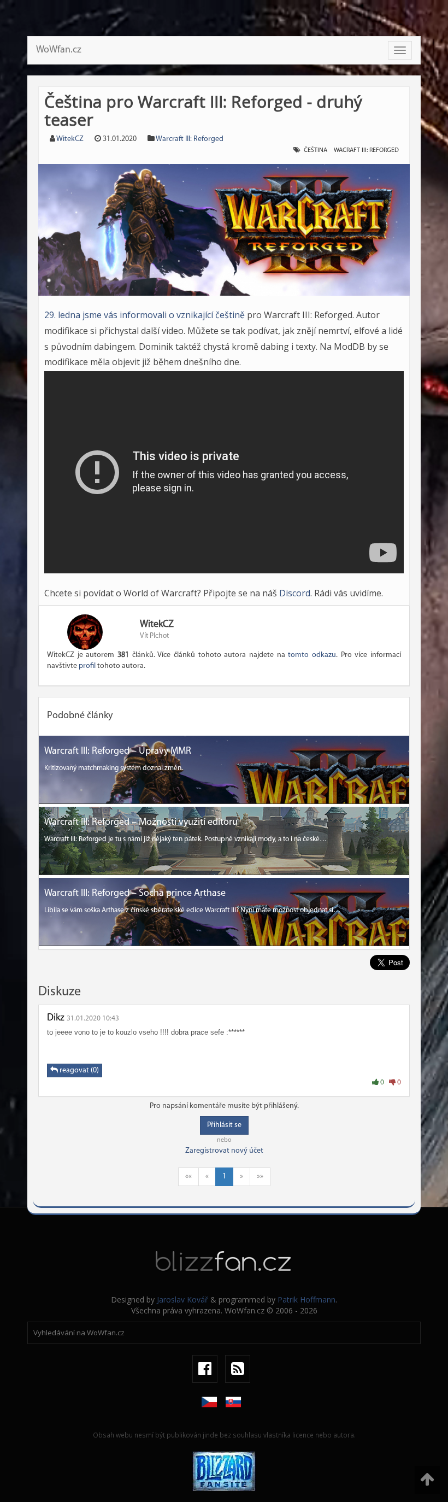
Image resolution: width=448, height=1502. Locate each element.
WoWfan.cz (58, 50)
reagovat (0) (78, 1070)
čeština (315, 150)
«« (188, 1176)
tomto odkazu (312, 655)
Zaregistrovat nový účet (224, 1151)
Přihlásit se (224, 1125)
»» (260, 1176)
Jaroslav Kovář (182, 1299)
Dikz (55, 1018)
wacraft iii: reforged (366, 150)
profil (87, 666)
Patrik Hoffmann (306, 1299)
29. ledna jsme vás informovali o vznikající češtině (144, 315)
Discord (294, 593)
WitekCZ (70, 139)
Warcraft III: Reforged (189, 139)
